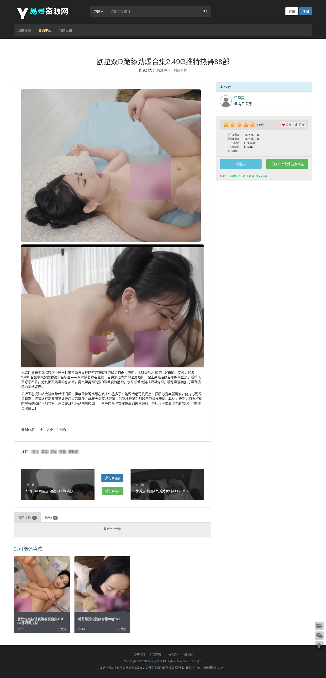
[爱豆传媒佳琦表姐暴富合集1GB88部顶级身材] (42, 584)
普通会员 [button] (235, 176)
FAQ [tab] (50, 517)
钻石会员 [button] (262, 176)
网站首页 (24, 30)
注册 (305, 11)
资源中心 (45, 30)
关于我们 (139, 654)
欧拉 (35, 452)
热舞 (62, 452)
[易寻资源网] (45, 12)
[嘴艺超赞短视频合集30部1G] (102, 584)
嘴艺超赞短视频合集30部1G (99, 618)
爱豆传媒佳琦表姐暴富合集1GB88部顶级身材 (40, 620)
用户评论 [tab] (26, 517)
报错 (301, 125)
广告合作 (171, 654)
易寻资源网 (154, 661)
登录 (292, 11)
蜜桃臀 (73, 452)
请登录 (241, 163)
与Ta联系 (244, 103)
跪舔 (44, 452)
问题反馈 (65, 30)
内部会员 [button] (249, 176)
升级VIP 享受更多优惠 (287, 163)
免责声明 (155, 654)
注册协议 (187, 654)
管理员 (239, 97)
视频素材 (180, 70)
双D (53, 452)
